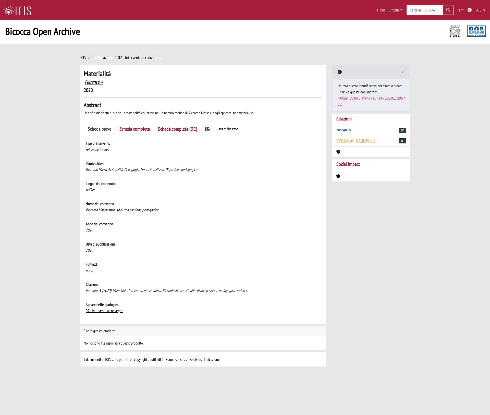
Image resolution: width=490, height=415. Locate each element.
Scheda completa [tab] (134, 129)
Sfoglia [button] (394, 10)
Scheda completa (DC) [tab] (177, 129)
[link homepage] (19, 10)
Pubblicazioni (102, 57)
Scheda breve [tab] (99, 129)
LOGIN (480, 10)
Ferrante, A (94, 82)
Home (381, 10)
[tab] (207, 130)
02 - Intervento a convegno (139, 57)
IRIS (83, 57)
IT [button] (459, 10)
